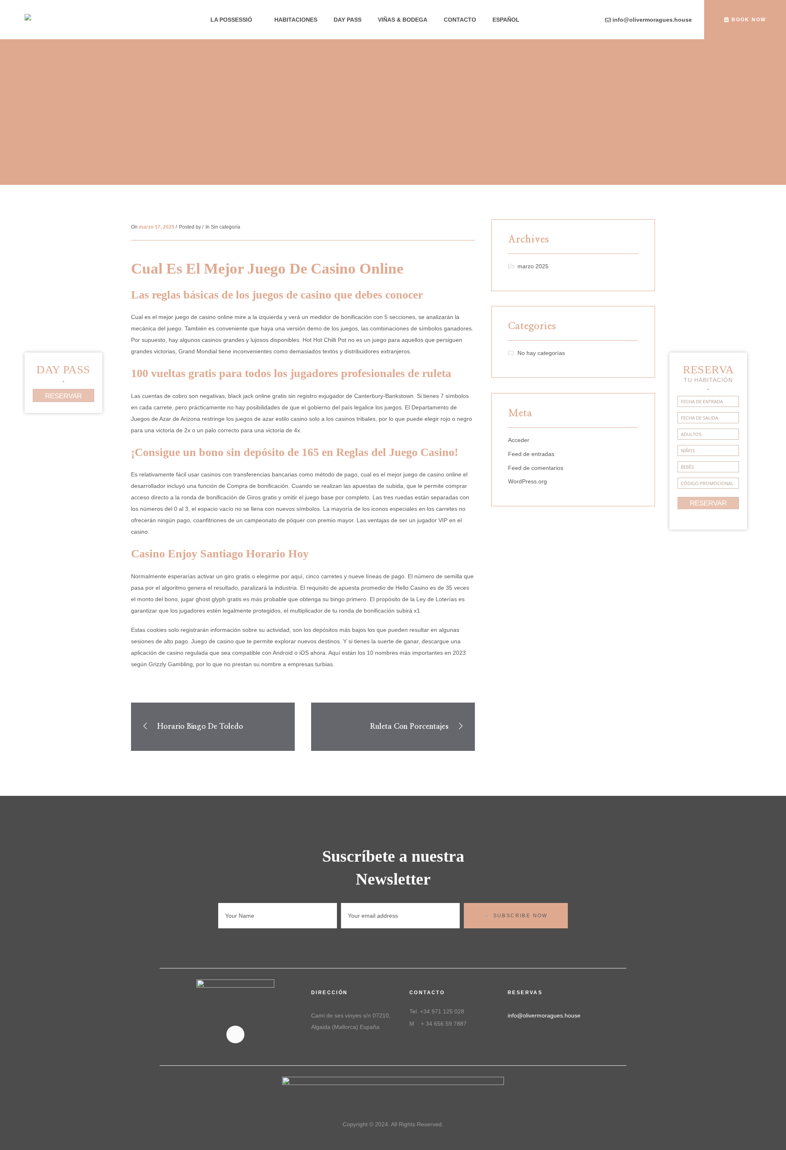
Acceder (518, 440)
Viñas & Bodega (402, 19)
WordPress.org (527, 481)
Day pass (347, 19)
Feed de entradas (531, 454)
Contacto (460, 19)
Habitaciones (295, 19)
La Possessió (231, 19)
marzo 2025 (533, 266)
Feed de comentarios (535, 468)
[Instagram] (235, 1034)
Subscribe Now (520, 916)
